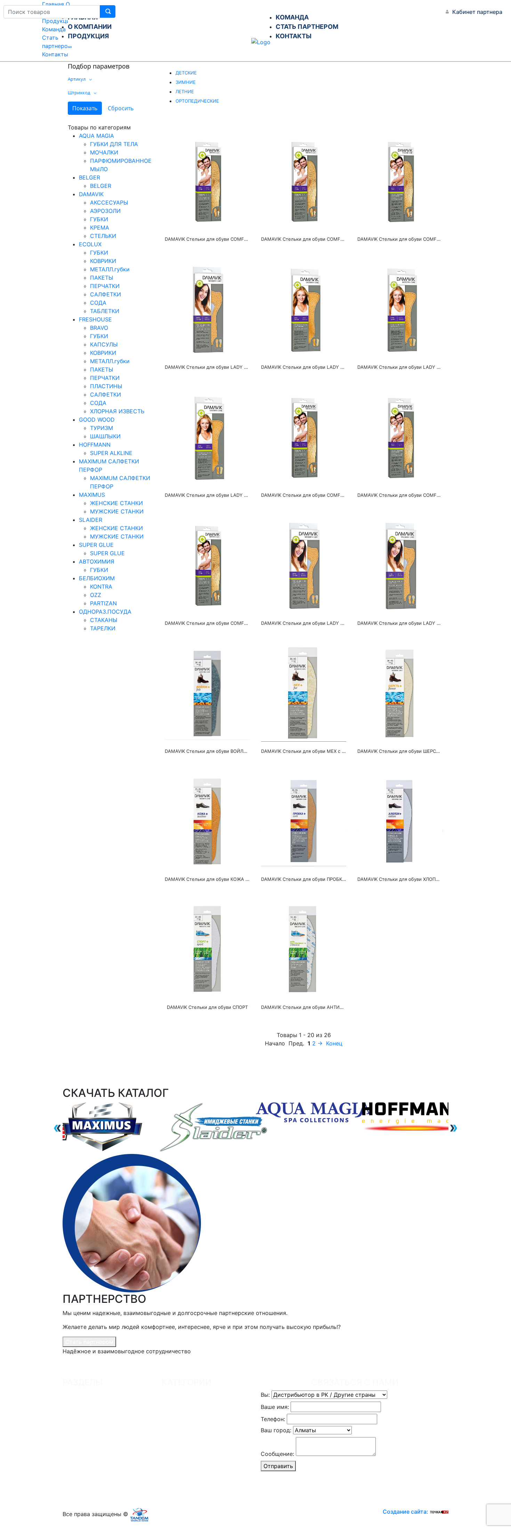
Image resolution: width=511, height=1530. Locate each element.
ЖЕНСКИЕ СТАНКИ (116, 503)
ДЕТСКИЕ (186, 72)
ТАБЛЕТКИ (104, 311)
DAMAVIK (91, 194)
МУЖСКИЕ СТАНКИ (117, 511)
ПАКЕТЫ (101, 277)
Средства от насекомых (200, 1467)
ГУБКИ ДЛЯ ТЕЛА (114, 144)
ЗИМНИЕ (186, 82)
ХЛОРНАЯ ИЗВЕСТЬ (117, 411)
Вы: (265, 1394)
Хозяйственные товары (199, 1397)
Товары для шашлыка (197, 1439)
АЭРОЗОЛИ (105, 210)
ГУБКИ (99, 219)
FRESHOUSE (95, 319)
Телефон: (273, 1419)
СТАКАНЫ (103, 619)
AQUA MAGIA (96, 135)
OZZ (95, 594)
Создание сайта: (406, 1511)
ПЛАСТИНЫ (106, 386)
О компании (84, 1411)
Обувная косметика (194, 1453)
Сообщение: (277, 1453)
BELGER (89, 177)
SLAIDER (90, 519)
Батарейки (182, 1480)
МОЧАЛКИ (104, 152)
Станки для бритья (193, 1425)
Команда (54, 29)
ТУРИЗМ (101, 427)
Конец (334, 1043)
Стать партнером (89, 1341)
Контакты (55, 54)
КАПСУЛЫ (104, 344)
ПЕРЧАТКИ (105, 285)
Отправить (278, 1466)
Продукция (57, 20)
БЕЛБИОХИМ (97, 578)
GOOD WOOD (97, 419)
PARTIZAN (103, 603)
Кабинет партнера (477, 11)
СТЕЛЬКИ (103, 235)
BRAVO (99, 327)
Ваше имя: (275, 1406)
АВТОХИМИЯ (96, 561)
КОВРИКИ (103, 260)
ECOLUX (90, 244)
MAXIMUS (92, 494)
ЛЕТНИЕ (185, 91)
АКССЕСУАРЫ (109, 202)
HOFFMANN (95, 444)
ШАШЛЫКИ (105, 436)
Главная (53, 4)
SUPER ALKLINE (111, 452)
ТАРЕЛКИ (102, 628)
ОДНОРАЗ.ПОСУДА (105, 611)
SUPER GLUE (96, 544)
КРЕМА (99, 227)
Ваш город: (276, 1430)
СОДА (98, 302)
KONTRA (101, 586)
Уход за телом (187, 1411)
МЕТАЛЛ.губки (110, 269)
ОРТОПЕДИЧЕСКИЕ (197, 101)
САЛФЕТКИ (105, 294)
